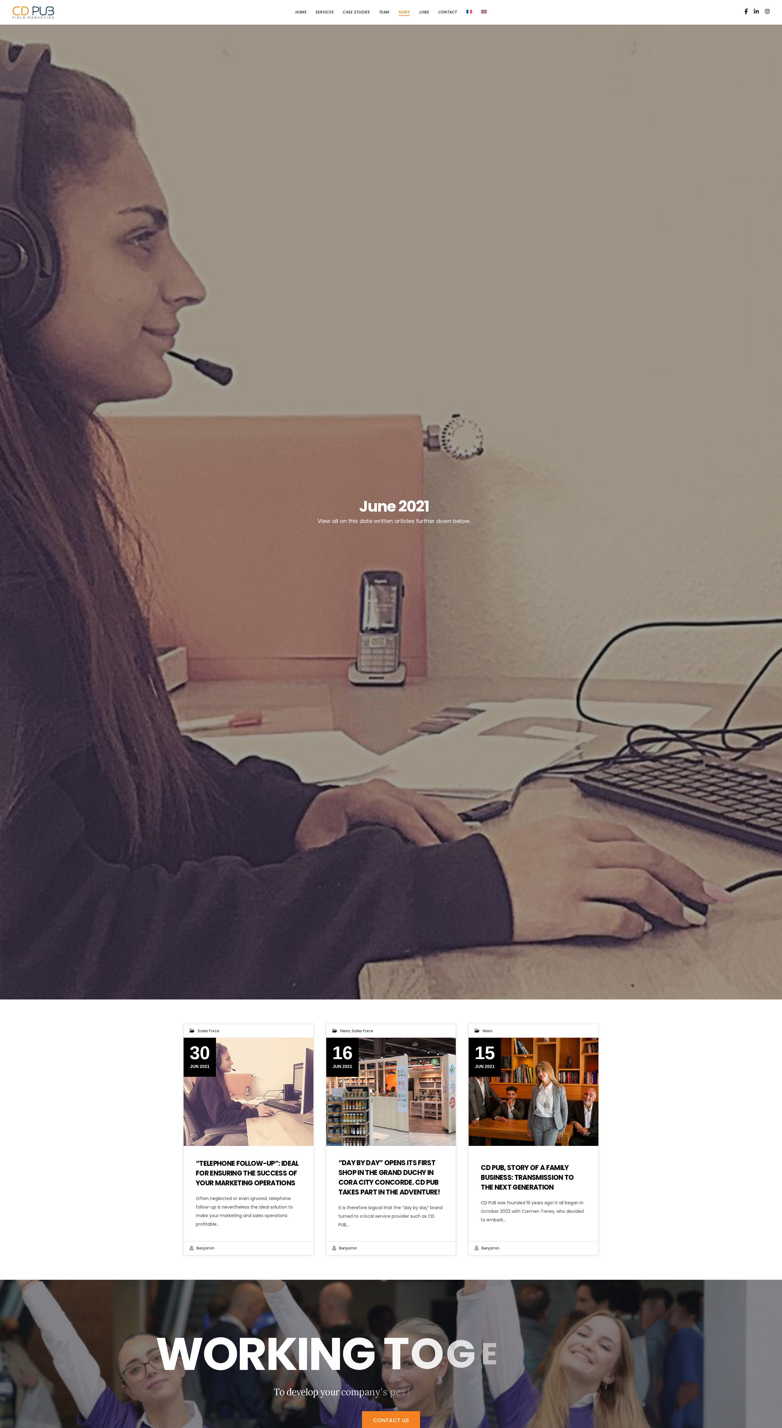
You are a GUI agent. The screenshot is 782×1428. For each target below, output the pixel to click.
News (345, 1030)
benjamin (205, 1248)
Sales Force (208, 1030)
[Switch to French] (469, 12)
